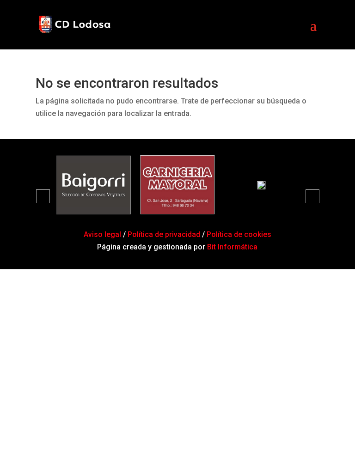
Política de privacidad (164, 234)
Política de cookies (239, 234)
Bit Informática (232, 247)
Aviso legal (103, 234)
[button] (43, 196)
